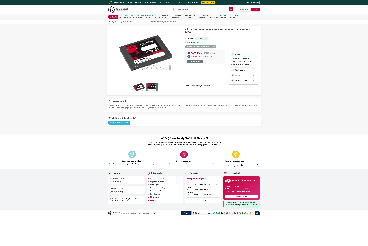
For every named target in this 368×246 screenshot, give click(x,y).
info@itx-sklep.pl (118, 192)
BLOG (152, 200)
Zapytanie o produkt (195, 61)
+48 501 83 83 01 (118, 182)
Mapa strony (154, 197)
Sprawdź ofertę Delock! (252, 2)
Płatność (238, 75)
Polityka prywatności (157, 191)
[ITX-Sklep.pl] (118, 9)
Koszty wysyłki (155, 185)
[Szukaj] (231, 9)
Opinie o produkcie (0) (123, 118)
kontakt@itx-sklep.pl (119, 189)
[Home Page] (109, 22)
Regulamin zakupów (157, 182)
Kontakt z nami (155, 194)
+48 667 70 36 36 (118, 179)
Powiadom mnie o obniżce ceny (202, 56)
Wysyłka (238, 54)
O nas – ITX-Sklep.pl (157, 179)
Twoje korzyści (240, 70)
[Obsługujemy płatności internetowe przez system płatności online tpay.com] (220, 213)
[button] (244, 9)
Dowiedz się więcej (241, 196)
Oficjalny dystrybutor (242, 80)
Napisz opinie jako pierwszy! (200, 86)
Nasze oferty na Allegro (158, 188)
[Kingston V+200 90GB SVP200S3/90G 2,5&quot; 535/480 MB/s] (139, 87)
